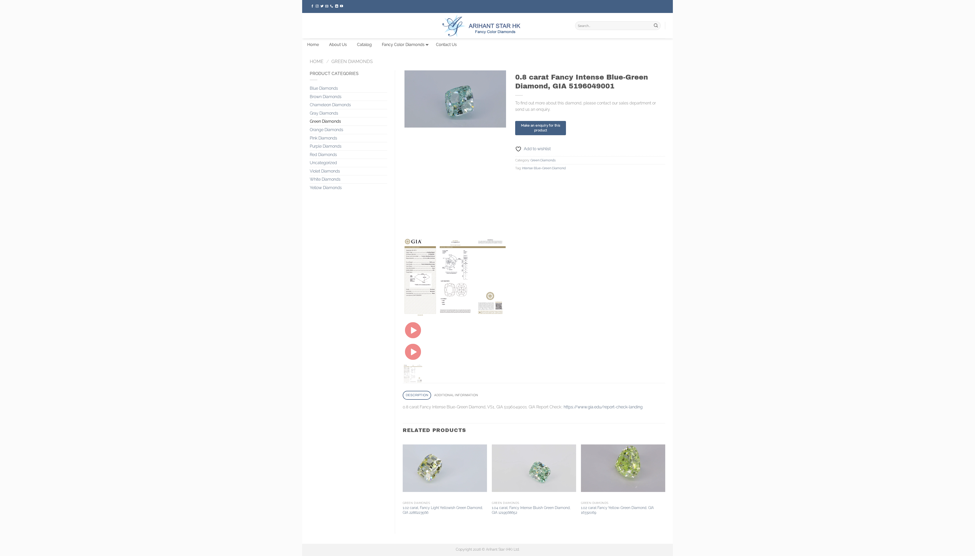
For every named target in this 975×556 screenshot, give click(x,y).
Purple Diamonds (326, 146)
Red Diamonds (323, 154)
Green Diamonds (352, 61)
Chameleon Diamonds (330, 104)
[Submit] (656, 25)
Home (316, 61)
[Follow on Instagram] (317, 6)
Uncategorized (323, 162)
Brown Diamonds (326, 96)
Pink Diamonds (323, 138)
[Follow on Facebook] (312, 6)
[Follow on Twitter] (321, 6)
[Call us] (331, 6)
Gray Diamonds (324, 113)
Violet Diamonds (325, 171)
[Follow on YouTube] (341, 6)
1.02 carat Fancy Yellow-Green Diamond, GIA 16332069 (617, 510)
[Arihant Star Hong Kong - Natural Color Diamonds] (487, 25)
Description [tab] (417, 395)
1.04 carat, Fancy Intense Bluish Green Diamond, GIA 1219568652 (531, 510)
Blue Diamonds (324, 88)
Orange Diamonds (326, 129)
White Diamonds (325, 179)
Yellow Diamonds (326, 187)
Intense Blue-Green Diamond (544, 168)
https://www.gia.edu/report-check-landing (603, 407)
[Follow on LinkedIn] (336, 6)
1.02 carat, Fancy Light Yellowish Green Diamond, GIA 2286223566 (443, 510)
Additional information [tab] (456, 395)
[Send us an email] (326, 6)
